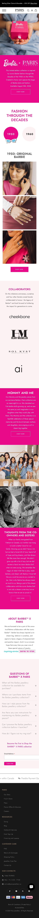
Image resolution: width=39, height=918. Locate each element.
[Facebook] (10, 891)
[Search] (28, 10)
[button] (17, 5)
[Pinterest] (29, 891)
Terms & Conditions (14, 904)
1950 (11, 134)
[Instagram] (16, 891)
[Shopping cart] (36, 10)
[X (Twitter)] (23, 891)
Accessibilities (19, 908)
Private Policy (26, 904)
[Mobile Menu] (4, 10)
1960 (29, 134)
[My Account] (32, 10)
